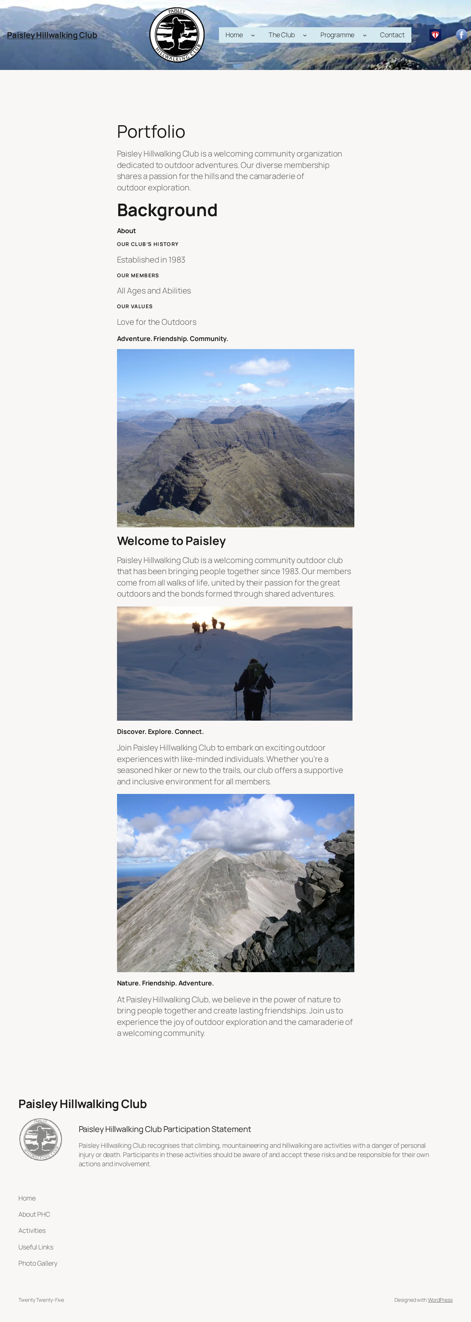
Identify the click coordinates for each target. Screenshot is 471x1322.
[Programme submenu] (365, 35)
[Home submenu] (253, 35)
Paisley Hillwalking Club (52, 35)
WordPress (440, 1299)
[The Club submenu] (305, 35)
